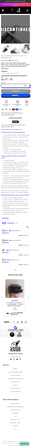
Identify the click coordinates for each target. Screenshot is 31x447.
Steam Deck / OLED (15, 422)
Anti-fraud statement (15, 391)
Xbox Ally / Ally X (15, 419)
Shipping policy (11, 445)
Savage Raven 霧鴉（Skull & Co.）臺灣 (15, 441)
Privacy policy (17, 443)
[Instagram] (17, 322)
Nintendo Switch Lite (15, 409)
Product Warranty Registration (15, 378)
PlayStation (15, 413)
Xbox (15, 416)
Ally (15, 429)
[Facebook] (13, 322)
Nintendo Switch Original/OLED (15, 406)
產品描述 (15, 121)
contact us (15, 385)
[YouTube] (21, 322)
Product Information (15, 375)
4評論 (16, 223)
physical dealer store (6, 57)
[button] (2, 10)
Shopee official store (15, 388)
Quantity (3, 82)
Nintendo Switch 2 (15, 403)
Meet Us (15, 368)
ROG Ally (15, 426)
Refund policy (10, 443)
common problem (15, 381)
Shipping (8, 73)
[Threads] (26, 322)
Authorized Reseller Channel (15, 372)
